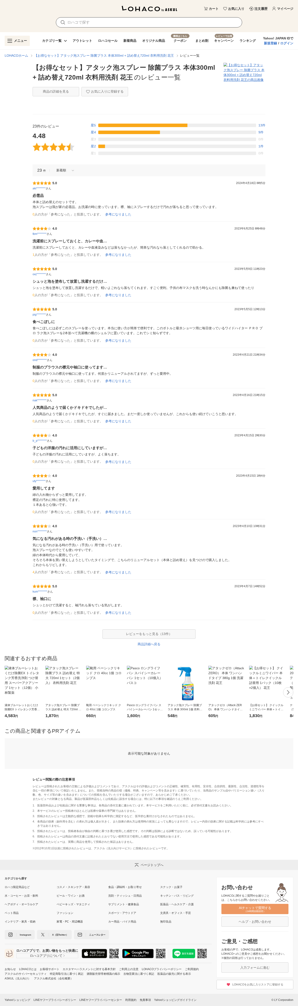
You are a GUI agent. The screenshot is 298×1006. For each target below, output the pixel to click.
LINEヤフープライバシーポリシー (55, 1000)
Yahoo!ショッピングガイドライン (175, 1000)
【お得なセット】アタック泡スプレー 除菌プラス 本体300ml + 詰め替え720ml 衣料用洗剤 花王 (104, 55)
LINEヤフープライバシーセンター (100, 1000)
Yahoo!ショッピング (17, 1000)
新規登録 (270, 43)
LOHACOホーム (16, 55)
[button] (64, 170)
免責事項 (145, 1000)
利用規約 (130, 1000)
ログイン (286, 43)
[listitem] (31, 887)
